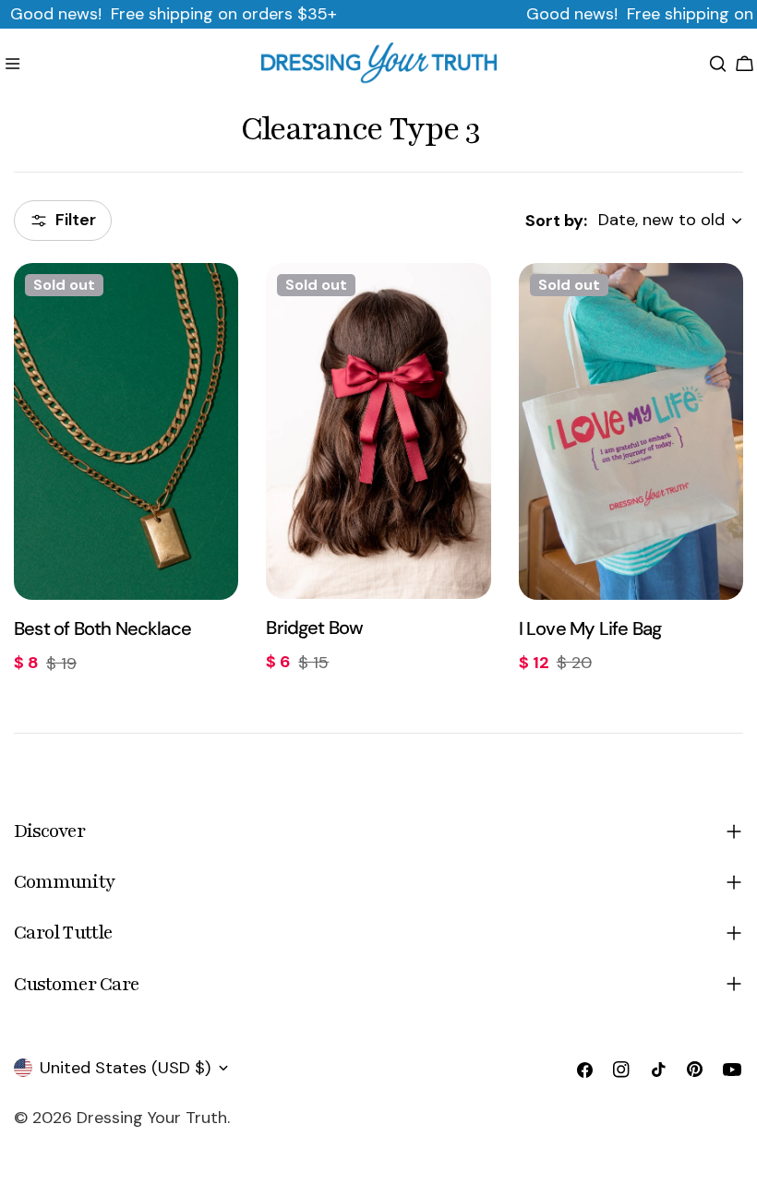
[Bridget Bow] (378, 431)
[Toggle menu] (12, 63)
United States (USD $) (125, 1068)
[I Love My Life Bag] (631, 431)
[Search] (717, 63)
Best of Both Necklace (102, 628)
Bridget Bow (314, 628)
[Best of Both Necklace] (126, 432)
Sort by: (556, 220)
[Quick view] (211, 303)
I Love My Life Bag (590, 628)
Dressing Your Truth (152, 1117)
